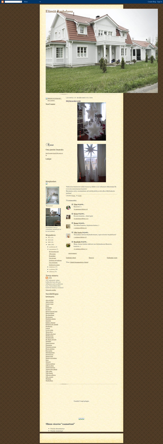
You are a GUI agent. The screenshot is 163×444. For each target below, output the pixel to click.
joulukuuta (52, 247)
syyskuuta (52, 269)
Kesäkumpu (49, 326)
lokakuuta (52, 267)
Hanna (76, 223)
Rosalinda (77, 242)
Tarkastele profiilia (51, 290)
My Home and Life (51, 339)
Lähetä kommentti (72, 253)
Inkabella (48, 321)
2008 (49, 244)
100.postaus (52, 254)
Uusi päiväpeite (53, 262)
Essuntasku (49, 307)
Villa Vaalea (78, 232)
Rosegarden (49, 351)
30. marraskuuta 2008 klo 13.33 (81, 218)
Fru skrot (48, 309)
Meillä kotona (49, 335)
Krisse (76, 213)
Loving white (49, 330)
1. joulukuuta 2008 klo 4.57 (80, 237)
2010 (49, 240)
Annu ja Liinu (49, 302)
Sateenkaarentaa (50, 352)
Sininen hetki (49, 356)
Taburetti (48, 362)
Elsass (47, 306)
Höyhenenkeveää (54, 251)
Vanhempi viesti (112, 258)
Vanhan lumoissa (50, 367)
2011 (49, 237)
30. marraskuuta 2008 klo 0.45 (81, 209)
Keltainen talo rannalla (52, 324)
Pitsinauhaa (49, 345)
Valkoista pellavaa (51, 375)
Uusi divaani (52, 258)
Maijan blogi (49, 332)
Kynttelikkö (52, 256)
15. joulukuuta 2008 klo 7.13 (80, 249)
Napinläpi (48, 341)
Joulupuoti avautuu (54, 265)
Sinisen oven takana (51, 358)
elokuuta (51, 271)
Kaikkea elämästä (50, 322)
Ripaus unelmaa (50, 349)
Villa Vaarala (49, 373)
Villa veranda (49, 377)
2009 (49, 242)
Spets (47, 360)
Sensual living (49, 354)
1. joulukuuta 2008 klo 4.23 (80, 228)
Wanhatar (48, 378)
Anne (50, 278)
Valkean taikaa (50, 365)
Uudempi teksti (71, 258)
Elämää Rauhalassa (59, 11)
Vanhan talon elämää (51, 369)
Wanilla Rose (49, 380)
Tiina (75, 204)
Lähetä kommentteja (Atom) (79, 262)
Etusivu (91, 258)
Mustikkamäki (50, 337)
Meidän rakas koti (51, 334)
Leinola (48, 328)
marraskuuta (52, 249)
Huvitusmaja (49, 317)
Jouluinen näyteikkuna (55, 260)
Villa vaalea (49, 371)
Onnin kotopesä (50, 343)
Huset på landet (50, 313)
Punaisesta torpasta (51, 347)
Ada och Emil (49, 300)
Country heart (49, 304)
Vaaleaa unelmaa (50, 364)
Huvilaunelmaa (50, 315)
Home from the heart (51, 311)
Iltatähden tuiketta (51, 319)
